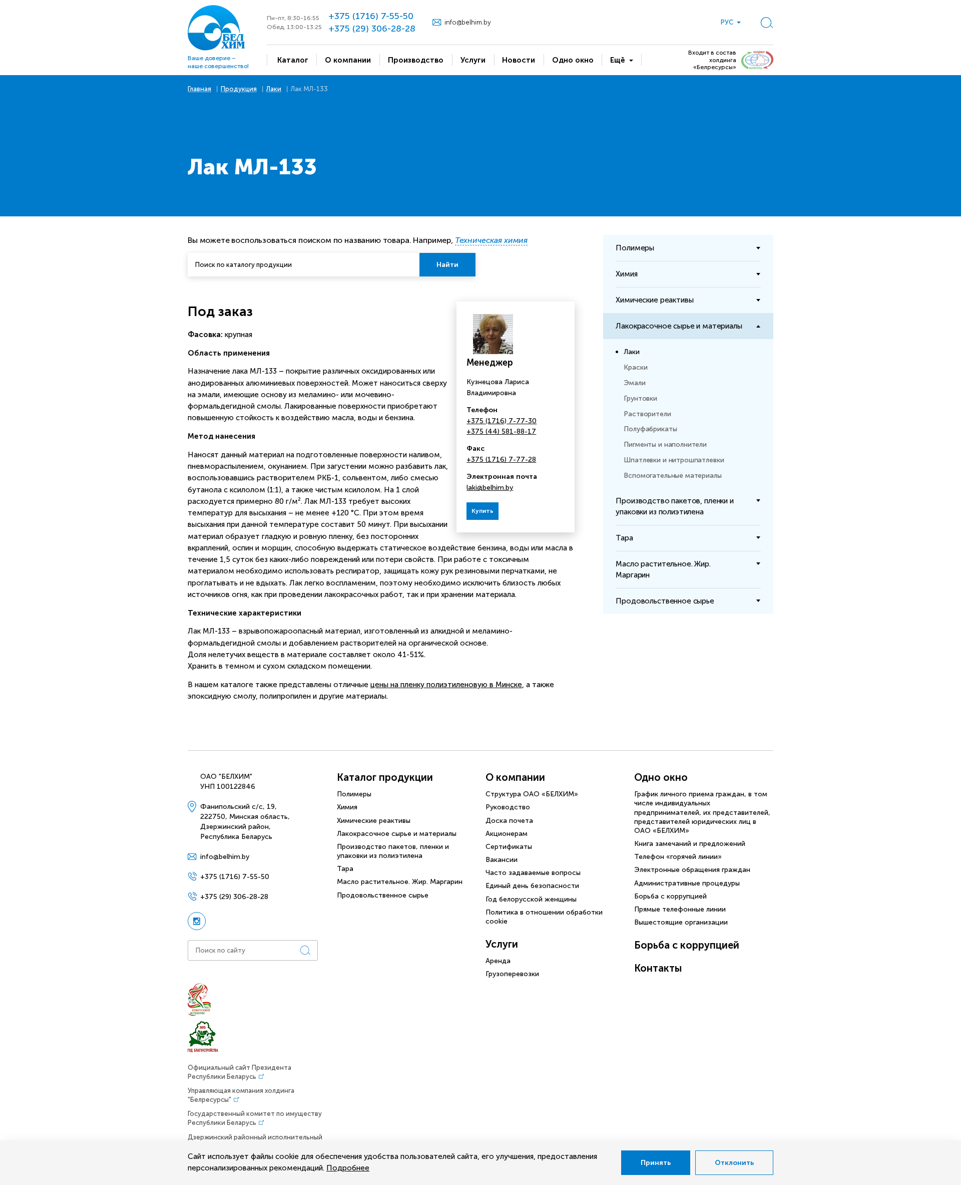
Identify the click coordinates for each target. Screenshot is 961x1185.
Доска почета (509, 820)
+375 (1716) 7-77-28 (501, 459)
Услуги (502, 944)
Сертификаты (509, 846)
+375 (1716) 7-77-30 (501, 421)
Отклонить (734, 1162)
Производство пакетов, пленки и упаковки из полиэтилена (393, 851)
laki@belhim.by (489, 487)
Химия (347, 807)
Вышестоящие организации (681, 922)
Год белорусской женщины (531, 899)
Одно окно (661, 777)
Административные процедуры (687, 883)
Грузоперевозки (512, 974)
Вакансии (502, 859)
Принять (656, 1162)
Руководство (508, 807)
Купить (482, 510)
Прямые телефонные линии (680, 909)
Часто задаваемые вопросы (533, 872)
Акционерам (507, 833)
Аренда (498, 961)
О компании (515, 777)
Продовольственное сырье (382, 895)
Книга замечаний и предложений (689, 843)
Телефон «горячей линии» (678, 856)
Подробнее (347, 1167)
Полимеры (354, 794)
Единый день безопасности (532, 885)
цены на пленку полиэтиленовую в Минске (446, 684)
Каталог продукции (385, 777)
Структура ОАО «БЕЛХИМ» (532, 794)
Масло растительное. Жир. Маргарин (399, 881)
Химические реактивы (373, 820)
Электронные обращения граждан (692, 869)
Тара (345, 868)
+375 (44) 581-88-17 (501, 431)
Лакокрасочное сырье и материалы (396, 833)
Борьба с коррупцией (670, 896)
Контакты (658, 968)
